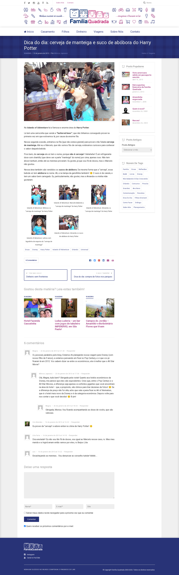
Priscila (145, 184)
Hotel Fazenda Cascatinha (32, 322)
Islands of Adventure (61, 250)
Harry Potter (45, 250)
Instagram (30, 555)
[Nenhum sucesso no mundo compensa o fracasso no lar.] (89, 23)
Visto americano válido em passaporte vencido (141, 75)
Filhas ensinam (141, 198)
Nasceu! (136, 120)
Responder (71, 351)
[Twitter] (94, 260)
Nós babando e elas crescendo (135, 179)
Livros (132, 174)
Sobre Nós (60, 3)
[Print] (112, 260)
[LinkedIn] (103, 260)
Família (126, 169)
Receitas (140, 193)
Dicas (27, 250)
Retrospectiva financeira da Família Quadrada (141, 87)
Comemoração (129, 193)
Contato (70, 3)
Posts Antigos (128, 145)
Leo (33, 452)
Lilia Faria (36, 435)
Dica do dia (127, 198)
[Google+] (99, 260)
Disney (35, 250)
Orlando (75, 250)
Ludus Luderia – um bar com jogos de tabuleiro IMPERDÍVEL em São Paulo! (67, 325)
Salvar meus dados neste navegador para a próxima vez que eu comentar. (59, 513)
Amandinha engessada (137, 98)
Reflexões (143, 169)
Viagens (27, 53)
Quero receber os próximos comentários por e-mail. (50, 526)
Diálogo (138, 203)
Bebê (125, 174)
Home (144, 53)
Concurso (136, 184)
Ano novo (136, 188)
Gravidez (126, 188)
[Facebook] (90, 260)
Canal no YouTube (33, 558)
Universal (84, 250)
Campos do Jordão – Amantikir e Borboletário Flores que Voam (99, 323)
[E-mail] (108, 260)
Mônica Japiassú (61, 53)
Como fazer (127, 203)
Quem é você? (138, 109)
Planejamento (139, 207)
